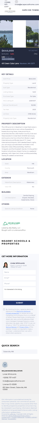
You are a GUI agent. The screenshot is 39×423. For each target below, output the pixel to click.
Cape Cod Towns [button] (30, 10)
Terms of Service (11, 327)
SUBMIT (19, 303)
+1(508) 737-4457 (15, 267)
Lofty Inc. (13, 414)
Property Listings (31, 417)
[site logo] (6, 365)
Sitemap (4, 419)
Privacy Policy (24, 327)
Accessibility (12, 419)
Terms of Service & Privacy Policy (19, 416)
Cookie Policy (6, 417)
